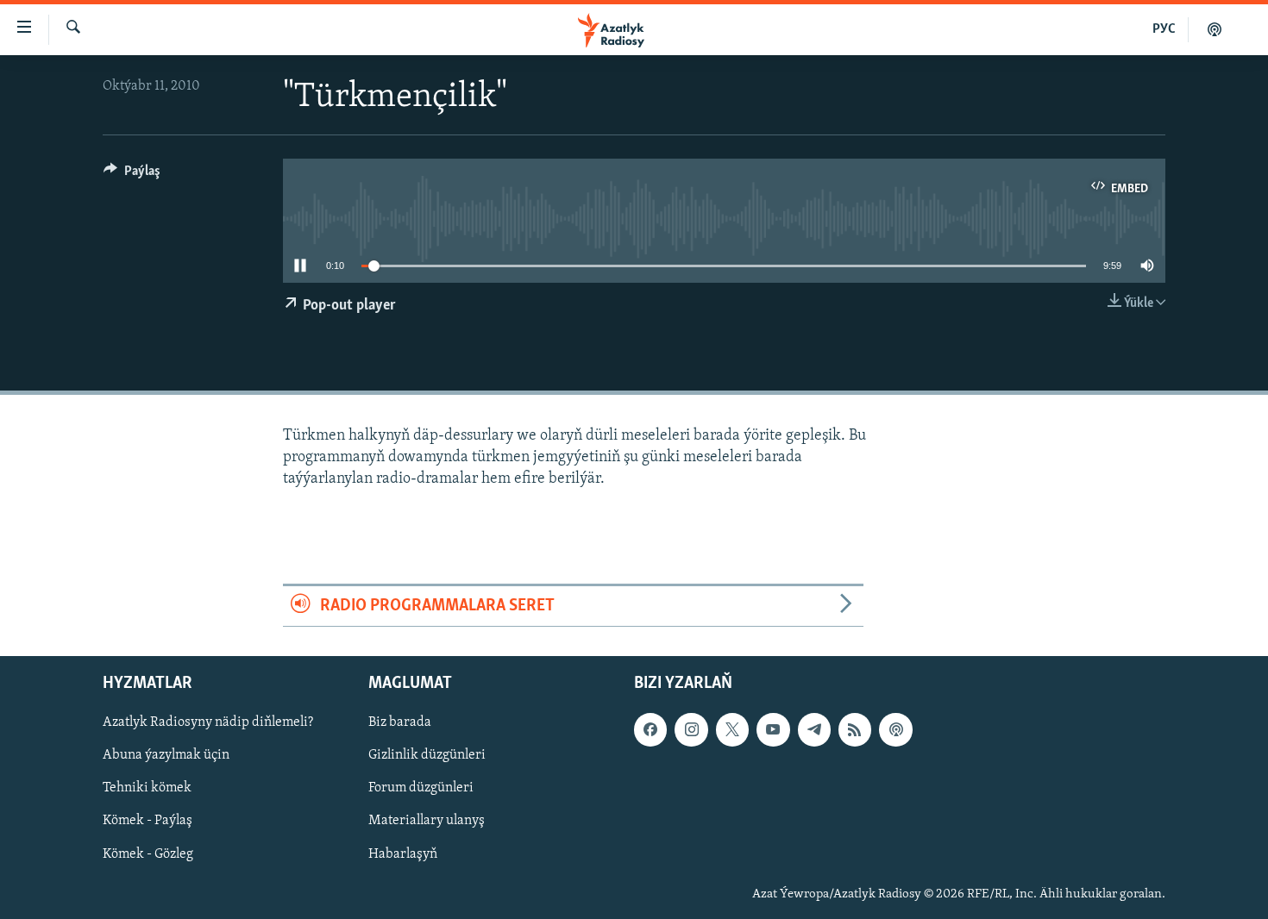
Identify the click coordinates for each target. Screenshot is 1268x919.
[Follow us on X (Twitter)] (732, 730)
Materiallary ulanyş (426, 821)
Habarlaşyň (402, 854)
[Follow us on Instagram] (691, 730)
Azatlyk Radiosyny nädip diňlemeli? (208, 723)
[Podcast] (895, 730)
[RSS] (854, 730)
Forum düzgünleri (421, 789)
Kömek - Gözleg (148, 854)
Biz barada (399, 723)
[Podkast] (1214, 29)
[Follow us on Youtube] (772, 730)
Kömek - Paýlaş (147, 821)
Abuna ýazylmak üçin (166, 756)
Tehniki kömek (147, 789)
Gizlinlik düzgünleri (427, 756)
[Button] (132, 175)
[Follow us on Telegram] (814, 730)
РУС (1164, 29)
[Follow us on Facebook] (650, 730)
